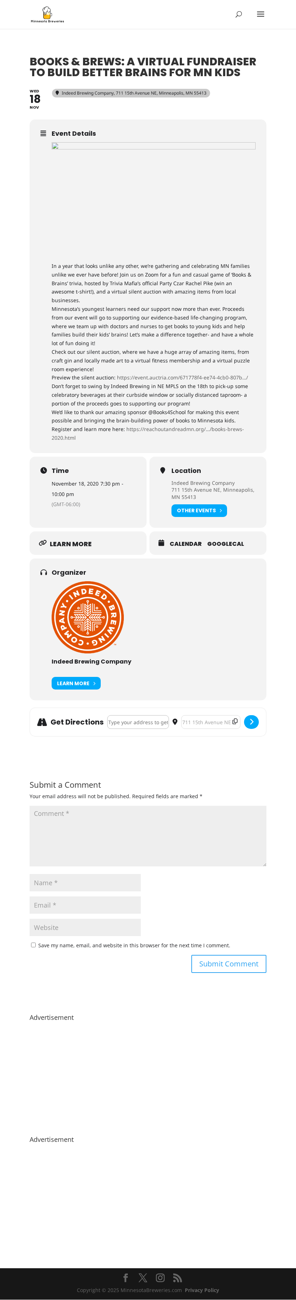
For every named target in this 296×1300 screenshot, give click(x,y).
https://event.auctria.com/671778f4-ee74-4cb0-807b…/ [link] (182, 377)
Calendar (186, 544)
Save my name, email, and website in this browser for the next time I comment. (134, 945)
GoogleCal (225, 544)
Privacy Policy (202, 1290)
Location (186, 471)
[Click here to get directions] (251, 722)
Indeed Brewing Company (203, 482)
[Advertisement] (148, 1074)
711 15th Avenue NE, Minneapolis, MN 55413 (212, 493)
